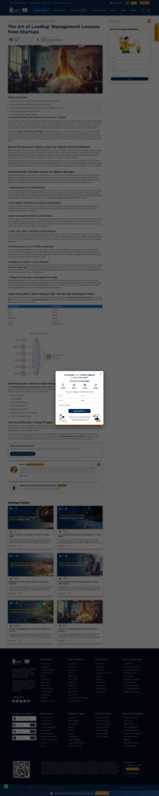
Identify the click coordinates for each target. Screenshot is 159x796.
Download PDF (78, 411)
